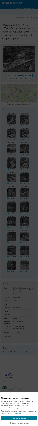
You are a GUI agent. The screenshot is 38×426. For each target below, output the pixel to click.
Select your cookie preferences (18, 423)
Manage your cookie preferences (15, 398)
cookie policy (18, 413)
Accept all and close (19, 418)
